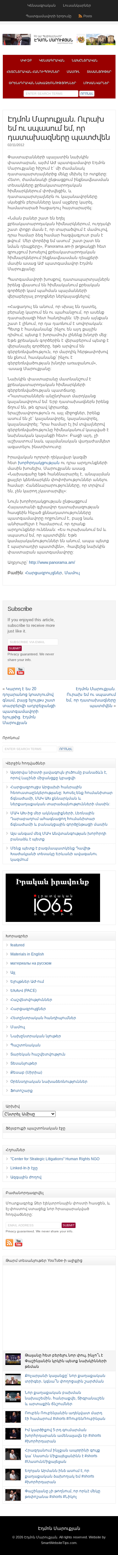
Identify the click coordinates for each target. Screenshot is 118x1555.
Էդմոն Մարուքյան (59, 1528)
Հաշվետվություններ (31, 999)
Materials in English (27, 954)
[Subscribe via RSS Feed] (11, 671)
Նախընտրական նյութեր (35, 1036)
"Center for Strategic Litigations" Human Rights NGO (54, 1159)
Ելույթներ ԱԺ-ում (27, 981)
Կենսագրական (41, 5)
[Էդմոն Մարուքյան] (59, 44)
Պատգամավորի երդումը (48, 16)
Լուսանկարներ (77, 5)
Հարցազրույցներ (43, 572)
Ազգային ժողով (26, 1177)
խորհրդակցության (38, 462)
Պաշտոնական (25, 1045)
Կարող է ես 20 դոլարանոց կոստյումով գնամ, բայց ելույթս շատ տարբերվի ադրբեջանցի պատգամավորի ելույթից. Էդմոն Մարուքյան (29, 705)
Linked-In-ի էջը (24, 1168)
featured (17, 945)
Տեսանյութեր (99, 71)
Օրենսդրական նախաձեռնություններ (42, 83)
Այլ (12, 972)
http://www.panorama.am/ (52, 562)
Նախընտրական (85, 60)
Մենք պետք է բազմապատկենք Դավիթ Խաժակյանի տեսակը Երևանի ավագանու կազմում (53, 854)
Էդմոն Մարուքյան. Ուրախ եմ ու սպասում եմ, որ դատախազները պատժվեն (59, 128)
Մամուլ (73, 71)
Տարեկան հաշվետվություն (37, 1054)
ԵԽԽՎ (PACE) (23, 990)
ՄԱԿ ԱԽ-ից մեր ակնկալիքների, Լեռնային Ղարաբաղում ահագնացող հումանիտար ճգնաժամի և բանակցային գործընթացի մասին (59, 819)
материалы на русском (30, 963)
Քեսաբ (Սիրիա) (26, 1072)
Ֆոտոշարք (21, 1090)
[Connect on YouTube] (20, 671)
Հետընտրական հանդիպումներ (33, 71)
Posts (87, 16)
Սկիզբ (26, 60)
